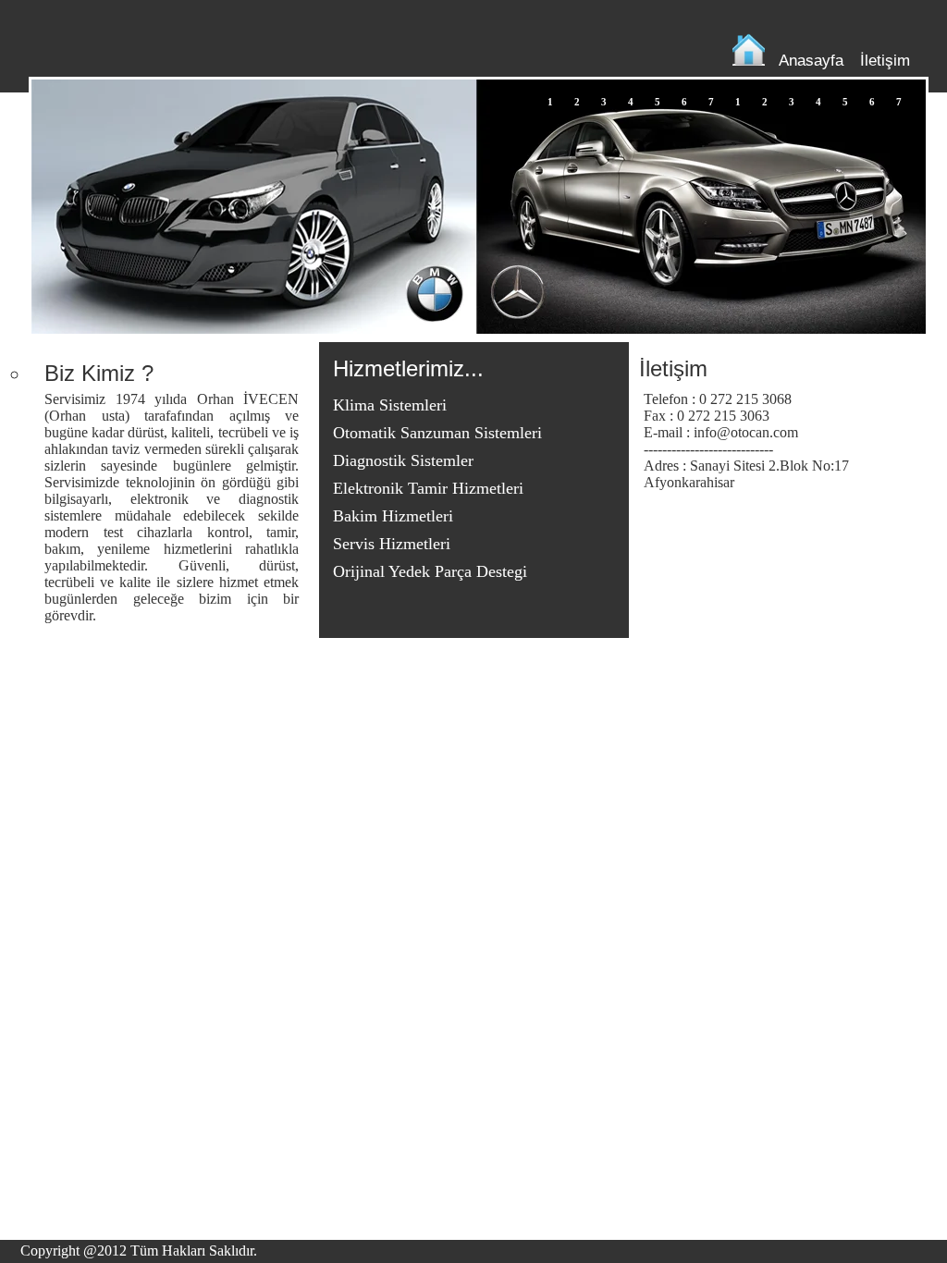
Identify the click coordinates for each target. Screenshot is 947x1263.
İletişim (885, 60)
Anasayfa (811, 60)
